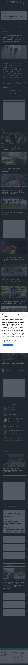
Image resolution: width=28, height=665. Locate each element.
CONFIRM (8, 345)
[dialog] (14, 332)
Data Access (14, 350)
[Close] (25, 315)
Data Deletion (6, 350)
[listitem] (14, 341)
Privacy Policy (22, 350)
